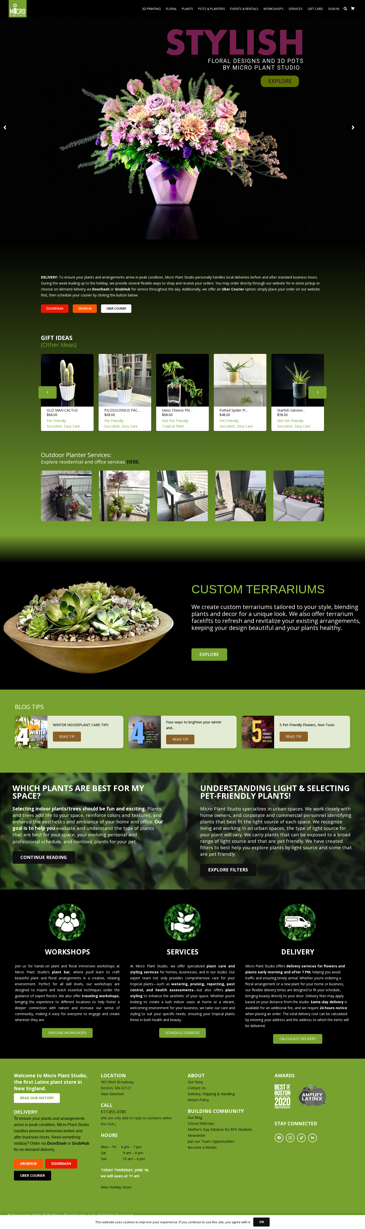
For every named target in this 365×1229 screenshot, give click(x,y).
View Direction (112, 1093)
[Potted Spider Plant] (240, 380)
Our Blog (195, 1117)
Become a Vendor (202, 1147)
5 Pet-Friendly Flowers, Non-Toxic (307, 724)
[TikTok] (301, 1138)
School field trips (201, 1123)
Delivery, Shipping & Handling (212, 1093)
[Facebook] (279, 1138)
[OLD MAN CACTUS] (67, 380)
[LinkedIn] (312, 1138)
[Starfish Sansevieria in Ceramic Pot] (297, 380)
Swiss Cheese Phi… (177, 410)
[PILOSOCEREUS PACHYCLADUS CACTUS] (125, 380)
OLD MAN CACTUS (62, 410)
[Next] (317, 392)
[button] (345, 8)
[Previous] (47, 392)
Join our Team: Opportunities (211, 1141)
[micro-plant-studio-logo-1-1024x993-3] (18, 8)
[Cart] (352, 8)
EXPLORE (280, 81)
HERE (132, 462)
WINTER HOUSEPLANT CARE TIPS (81, 724)
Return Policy (198, 1099)
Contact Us (197, 1088)
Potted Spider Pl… (233, 410)
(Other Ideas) (58, 344)
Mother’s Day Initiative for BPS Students (220, 1129)
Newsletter (196, 1135)
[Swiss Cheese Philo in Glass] (182, 380)
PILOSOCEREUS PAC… (122, 410)
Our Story (195, 1082)
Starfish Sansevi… (291, 410)
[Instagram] (290, 1138)
